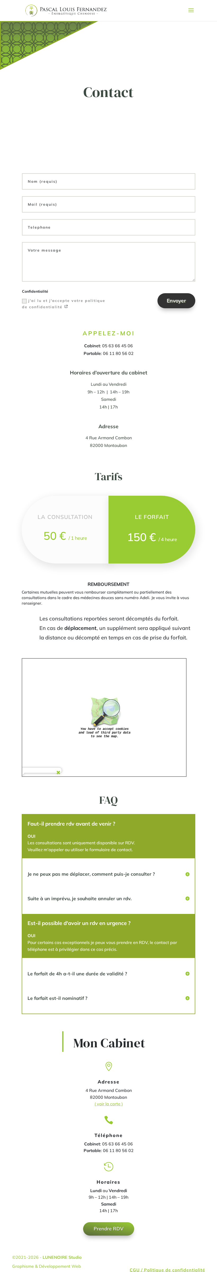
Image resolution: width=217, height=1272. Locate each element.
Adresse (108, 426)
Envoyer (176, 300)
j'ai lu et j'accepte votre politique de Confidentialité (63, 303)
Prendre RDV (109, 1229)
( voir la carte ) (108, 1103)
